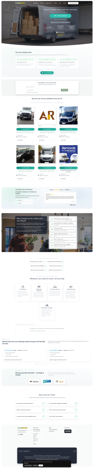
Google (71, 219)
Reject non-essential (28, 465)
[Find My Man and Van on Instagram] (19, 434)
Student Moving (71, 289)
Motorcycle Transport (47, 307)
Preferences (35, 465)
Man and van (35, 3)
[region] (60, 197)
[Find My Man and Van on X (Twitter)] (18, 434)
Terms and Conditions (53, 429)
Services (42, 3)
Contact (64, 3)
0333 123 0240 (36, 429)
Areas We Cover (49, 3)
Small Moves (23, 289)
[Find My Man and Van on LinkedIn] (22, 434)
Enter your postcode (30, 86)
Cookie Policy (26, 463)
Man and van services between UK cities (37, 330)
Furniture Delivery (55, 289)
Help (60, 3)
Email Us (34, 443)
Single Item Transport (39, 290)
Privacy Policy (51, 431)
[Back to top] (74, 451)
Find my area (64, 90)
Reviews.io (66, 219)
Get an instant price (61, 15)
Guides (55, 3)
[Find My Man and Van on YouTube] (21, 434)
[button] (43, 198)
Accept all (40, 465)
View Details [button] (20, 140)
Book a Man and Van (25, 129)
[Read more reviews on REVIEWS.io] (73, 205)
